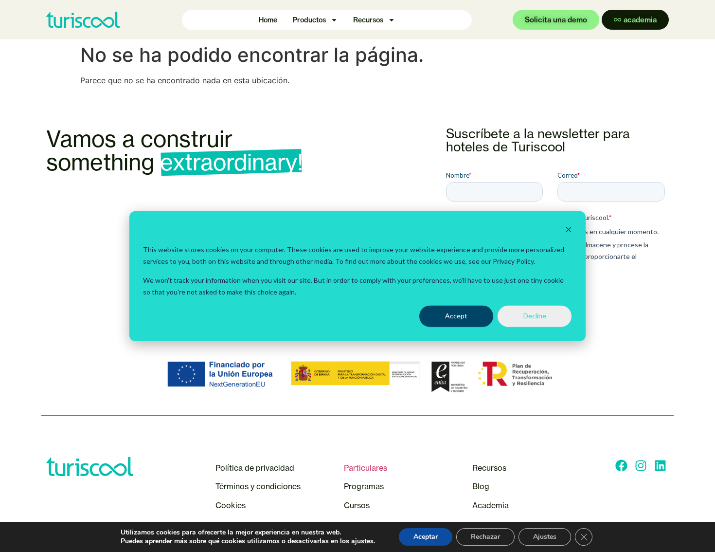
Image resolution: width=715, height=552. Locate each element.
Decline (534, 316)
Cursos (358, 505)
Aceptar (425, 536)
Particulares (365, 468)
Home (268, 20)
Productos (309, 20)
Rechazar (485, 536)
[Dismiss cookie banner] (568, 231)
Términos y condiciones (258, 486)
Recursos (368, 20)
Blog (480, 486)
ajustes (362, 541)
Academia (490, 505)
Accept (456, 316)
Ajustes (544, 536)
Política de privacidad (254, 468)
